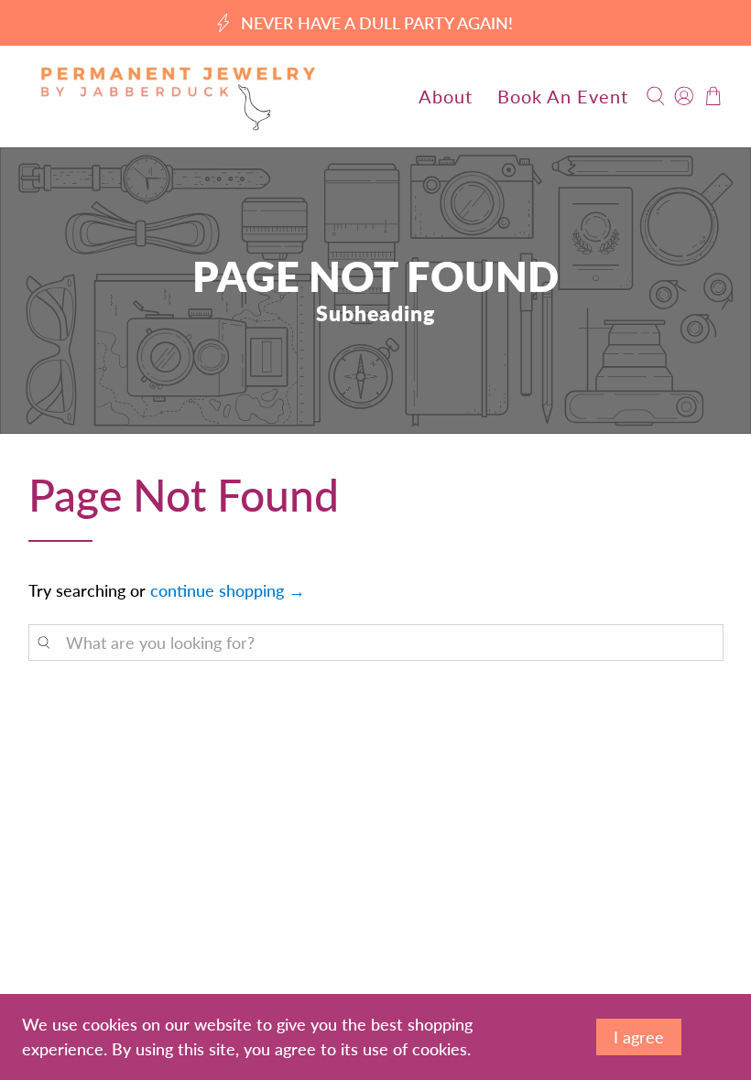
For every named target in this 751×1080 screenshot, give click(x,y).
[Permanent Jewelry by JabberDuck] (177, 96)
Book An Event (562, 96)
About (446, 96)
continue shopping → (227, 590)
